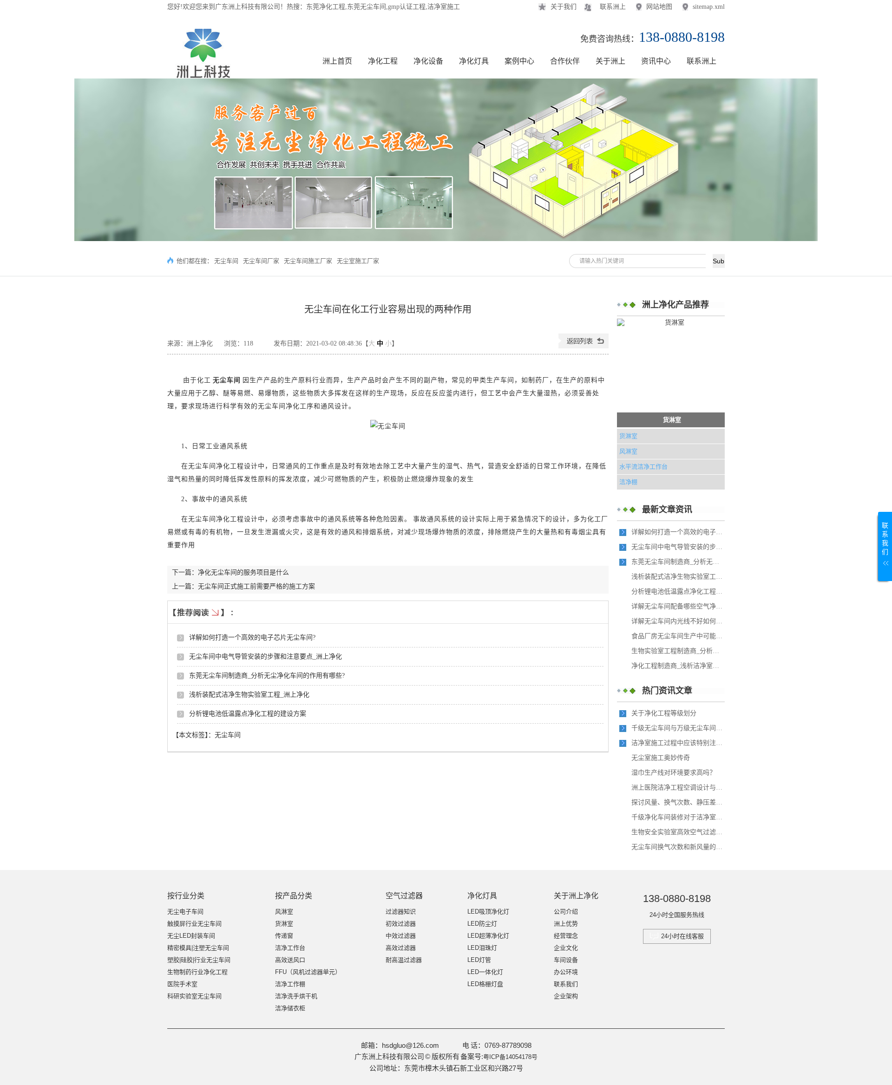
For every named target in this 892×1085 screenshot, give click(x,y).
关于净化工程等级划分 (663, 713)
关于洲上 (610, 61)
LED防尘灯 (482, 923)
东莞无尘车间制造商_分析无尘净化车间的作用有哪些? (267, 675)
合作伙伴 (565, 61)
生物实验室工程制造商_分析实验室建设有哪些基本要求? (677, 650)
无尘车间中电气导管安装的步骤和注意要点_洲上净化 (265, 656)
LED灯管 (479, 959)
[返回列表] (583, 346)
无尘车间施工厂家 (308, 260)
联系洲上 (613, 6)
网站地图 (659, 6)
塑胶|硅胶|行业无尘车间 (198, 959)
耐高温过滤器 (404, 959)
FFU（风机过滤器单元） (308, 971)
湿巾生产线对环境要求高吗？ (673, 772)
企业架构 (566, 996)
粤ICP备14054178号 (510, 1056)
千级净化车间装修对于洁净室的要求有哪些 (677, 817)
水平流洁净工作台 (643, 466)
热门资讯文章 (667, 690)
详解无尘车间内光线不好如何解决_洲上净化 (677, 621)
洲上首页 (337, 61)
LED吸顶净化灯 (488, 911)
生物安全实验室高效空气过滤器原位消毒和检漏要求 (677, 832)
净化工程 (383, 61)
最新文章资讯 (667, 509)
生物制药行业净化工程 (197, 971)
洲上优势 (566, 923)
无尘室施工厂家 (358, 260)
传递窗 (284, 935)
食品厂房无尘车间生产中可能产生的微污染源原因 (677, 636)
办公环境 (566, 971)
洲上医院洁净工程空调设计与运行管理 (677, 787)
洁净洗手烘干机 (296, 996)
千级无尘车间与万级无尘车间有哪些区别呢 (677, 728)
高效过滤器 (401, 947)
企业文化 (566, 947)
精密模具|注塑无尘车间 (198, 947)
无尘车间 (226, 260)
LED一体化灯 (485, 971)
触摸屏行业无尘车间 (194, 923)
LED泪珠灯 (482, 947)
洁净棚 (628, 481)
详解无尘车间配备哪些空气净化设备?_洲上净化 (677, 606)
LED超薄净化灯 (488, 935)
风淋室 (628, 451)
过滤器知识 (401, 911)
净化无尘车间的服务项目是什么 (243, 572)
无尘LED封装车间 (191, 935)
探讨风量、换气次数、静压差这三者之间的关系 (677, 802)
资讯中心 (656, 61)
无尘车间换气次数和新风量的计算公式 (677, 846)
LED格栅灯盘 (485, 983)
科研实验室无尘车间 (194, 996)
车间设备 (566, 959)
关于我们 (564, 6)
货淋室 (672, 419)
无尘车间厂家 (261, 260)
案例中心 (519, 61)
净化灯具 (474, 61)
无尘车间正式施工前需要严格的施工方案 (256, 586)
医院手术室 (182, 983)
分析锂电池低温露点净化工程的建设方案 (247, 713)
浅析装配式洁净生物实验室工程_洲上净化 (249, 694)
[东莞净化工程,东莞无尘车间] (201, 74)
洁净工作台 (290, 947)
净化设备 (428, 61)
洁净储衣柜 (290, 1008)
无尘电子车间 (185, 911)
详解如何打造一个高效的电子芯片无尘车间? (252, 637)
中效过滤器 (401, 935)
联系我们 (566, 983)
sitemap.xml (709, 6)
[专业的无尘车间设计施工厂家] (446, 159)
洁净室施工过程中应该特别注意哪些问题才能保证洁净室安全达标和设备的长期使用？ (677, 742)
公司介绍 (566, 911)
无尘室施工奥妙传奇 (660, 757)
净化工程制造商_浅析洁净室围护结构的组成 (677, 665)
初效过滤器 (401, 923)
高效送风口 (290, 959)
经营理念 (566, 935)
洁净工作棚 (290, 983)
